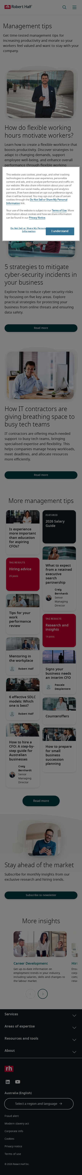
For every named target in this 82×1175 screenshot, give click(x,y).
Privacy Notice (37, 218)
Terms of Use (59, 210)
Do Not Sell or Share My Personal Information (28, 229)
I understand (60, 231)
